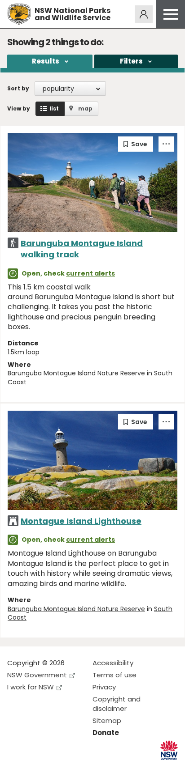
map (85, 108)
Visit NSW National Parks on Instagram (34, 768)
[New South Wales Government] (169, 750)
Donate (105, 732)
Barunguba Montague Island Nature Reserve (76, 373)
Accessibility (112, 662)
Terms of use (114, 675)
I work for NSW (30, 687)
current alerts (90, 273)
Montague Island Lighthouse (81, 521)
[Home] (19, 14)
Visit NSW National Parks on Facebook (15, 768)
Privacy (104, 687)
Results (45, 61)
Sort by (18, 88)
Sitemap (106, 720)
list (54, 108)
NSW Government (37, 675)
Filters (131, 61)
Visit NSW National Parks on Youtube (54, 768)
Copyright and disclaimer (116, 703)
